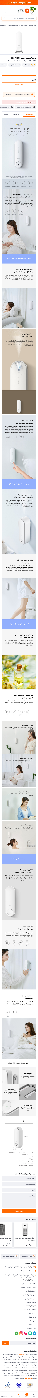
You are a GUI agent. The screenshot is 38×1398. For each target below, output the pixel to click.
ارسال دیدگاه (19, 1211)
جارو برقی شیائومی (30, 1302)
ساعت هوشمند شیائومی (29, 1283)
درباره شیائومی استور (30, 1309)
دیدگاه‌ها (6, 114)
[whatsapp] (17, 1333)
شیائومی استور (32, 25)
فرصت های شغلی (31, 1328)
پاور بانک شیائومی (31, 1291)
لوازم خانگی (24, 25)
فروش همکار (32, 1317)
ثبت (5, 1343)
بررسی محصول (16, 114)
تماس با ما (33, 1321)
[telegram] (21, 1333)
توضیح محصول (29, 114)
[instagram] (30, 1333)
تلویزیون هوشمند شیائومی (28, 1287)
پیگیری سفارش (32, 1313)
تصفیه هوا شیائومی (13, 25)
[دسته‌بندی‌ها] (4, 11)
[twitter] (25, 1333)
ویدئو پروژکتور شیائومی (29, 1295)
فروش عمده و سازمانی (30, 1324)
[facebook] (34, 1333)
